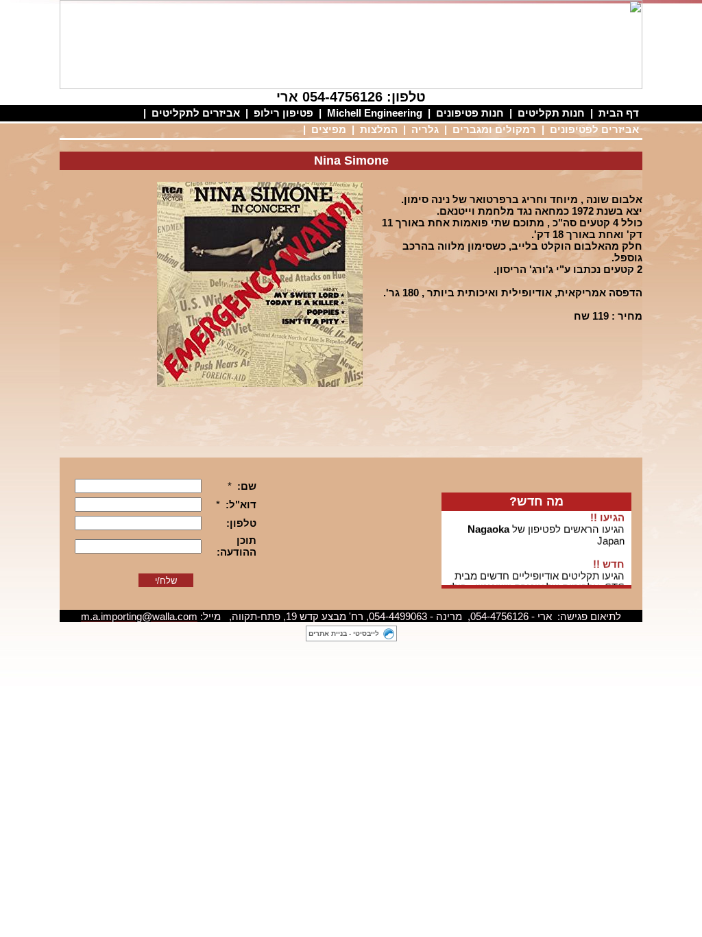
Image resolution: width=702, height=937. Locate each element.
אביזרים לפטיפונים (594, 129)
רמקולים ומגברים (494, 129)
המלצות (379, 129)
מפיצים (328, 129)
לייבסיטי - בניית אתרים (343, 633)
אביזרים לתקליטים (196, 113)
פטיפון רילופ (283, 113)
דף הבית (618, 113)
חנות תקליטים (551, 113)
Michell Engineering (374, 113)
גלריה (425, 129)
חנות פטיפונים (470, 113)
